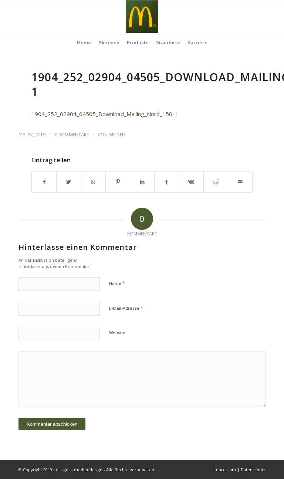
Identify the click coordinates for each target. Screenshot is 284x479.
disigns (117, 135)
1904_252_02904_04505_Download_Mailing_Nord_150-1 (104, 114)
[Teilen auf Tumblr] (167, 181)
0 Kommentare (72, 135)
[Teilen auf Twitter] (69, 181)
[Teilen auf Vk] (191, 181)
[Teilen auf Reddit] (216, 181)
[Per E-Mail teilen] (240, 181)
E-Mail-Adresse (126, 308)
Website (117, 332)
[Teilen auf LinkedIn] (142, 181)
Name (117, 283)
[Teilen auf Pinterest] (118, 181)
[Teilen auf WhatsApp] (93, 181)
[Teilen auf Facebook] (44, 181)
